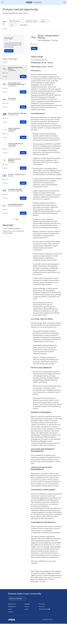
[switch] (31, 21)
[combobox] (12, 21)
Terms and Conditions (15, 231)
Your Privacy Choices (43, 609)
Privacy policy (42, 603)
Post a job (9, 51)
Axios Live (27, 606)
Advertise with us (12, 606)
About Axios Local (12, 603)
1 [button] (12, 219)
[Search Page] (64, 2)
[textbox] (46, 322)
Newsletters (27, 603)
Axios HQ (27, 609)
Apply (23, 76)
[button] (9, 219)
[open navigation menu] (3, 2)
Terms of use (41, 606)
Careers (10, 609)
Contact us (6, 228)
